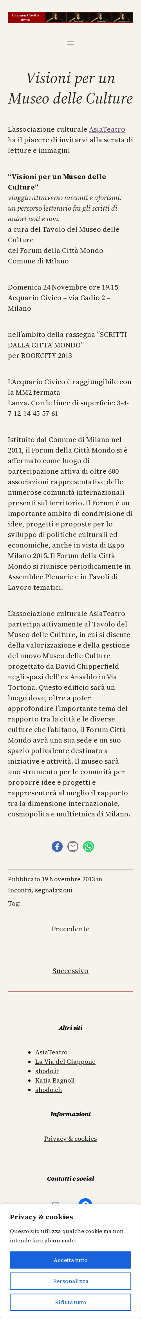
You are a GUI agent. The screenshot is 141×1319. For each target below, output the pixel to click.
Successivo (70, 970)
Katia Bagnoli (55, 1080)
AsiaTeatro (107, 129)
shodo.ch (48, 1089)
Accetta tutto (71, 1260)
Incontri (20, 890)
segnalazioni (53, 890)
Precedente (71, 929)
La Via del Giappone (65, 1061)
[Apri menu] (70, 43)
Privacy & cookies (70, 1138)
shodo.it (47, 1071)
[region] (70, 1261)
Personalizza (71, 1281)
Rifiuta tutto (71, 1302)
